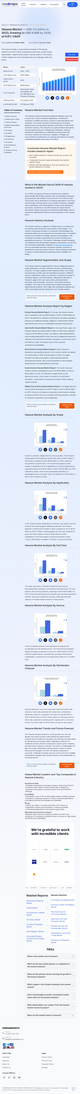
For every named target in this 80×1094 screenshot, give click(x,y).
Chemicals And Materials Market (60, 941)
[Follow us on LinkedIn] (14, 1077)
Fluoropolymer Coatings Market (35, 914)
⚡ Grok (62, 887)
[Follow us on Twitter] (9, 1077)
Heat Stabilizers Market (35, 931)
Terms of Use (47, 1061)
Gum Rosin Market (33, 920)
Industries (6, 1057)
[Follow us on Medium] (19, 1077)
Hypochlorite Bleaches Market (34, 902)
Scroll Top (73, 1089)
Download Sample (72, 59)
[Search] (64, 4)
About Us (5, 1064)
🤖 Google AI (53, 887)
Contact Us (6, 1068)
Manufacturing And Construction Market (58, 913)
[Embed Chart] (67, 98)
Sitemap (45, 1068)
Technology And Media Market (62, 900)
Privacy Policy (47, 1057)
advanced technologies (63, 245)
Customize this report (67, 297)
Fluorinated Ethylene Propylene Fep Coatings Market (35, 938)
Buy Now (71, 55)
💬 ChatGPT (33, 887)
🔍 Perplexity (43, 887)
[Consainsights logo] (20, 1028)
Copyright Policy (48, 1064)
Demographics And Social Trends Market (60, 934)
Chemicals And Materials (18, 25)
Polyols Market (32, 908)
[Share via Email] (62, 98)
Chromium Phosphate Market (34, 925)
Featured (5, 1061)
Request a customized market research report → (45, 172)
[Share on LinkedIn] (47, 98)
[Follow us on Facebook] (4, 1077)
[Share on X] (52, 98)
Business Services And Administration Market (59, 927)
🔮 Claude (69, 887)
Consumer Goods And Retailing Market (62, 906)
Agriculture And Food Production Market (59, 920)
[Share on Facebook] (57, 98)
